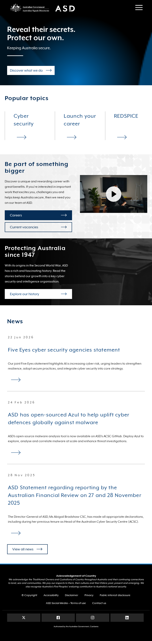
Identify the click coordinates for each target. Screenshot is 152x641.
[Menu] (139, 7)
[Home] (44, 8)
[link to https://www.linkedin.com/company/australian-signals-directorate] (127, 617)
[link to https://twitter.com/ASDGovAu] (23, 617)
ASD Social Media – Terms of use (66, 603)
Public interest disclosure (115, 595)
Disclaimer (71, 595)
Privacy (89, 595)
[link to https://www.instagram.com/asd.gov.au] (92, 617)
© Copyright (29, 595)
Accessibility (51, 595)
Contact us (99, 603)
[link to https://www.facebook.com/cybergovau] (58, 617)
